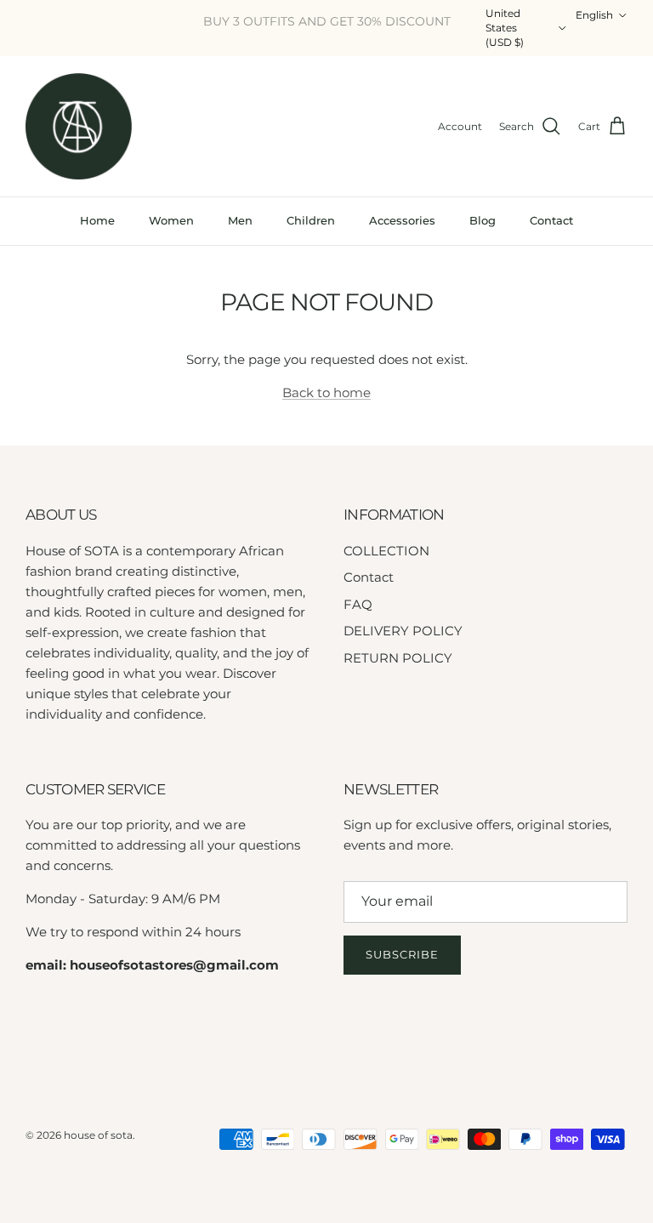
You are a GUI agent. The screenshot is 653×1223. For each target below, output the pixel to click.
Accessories (402, 220)
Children (311, 220)
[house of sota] (79, 126)
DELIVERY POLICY (403, 631)
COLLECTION (386, 551)
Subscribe (402, 954)
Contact (551, 220)
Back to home (326, 392)
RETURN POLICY (398, 658)
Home (97, 220)
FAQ (358, 604)
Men (240, 220)
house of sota (98, 1135)
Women (171, 220)
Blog (482, 220)
